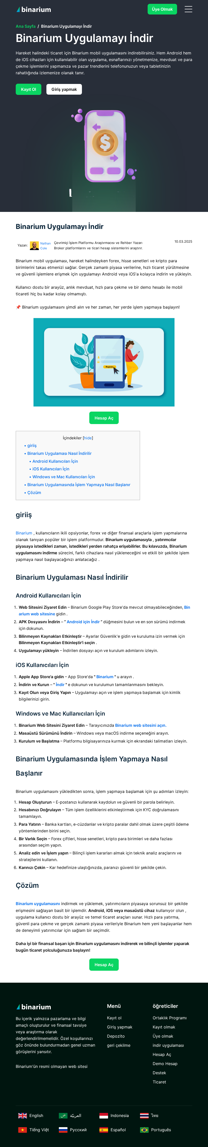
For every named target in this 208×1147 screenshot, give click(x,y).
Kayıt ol (28, 89)
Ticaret (159, 1081)
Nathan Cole (45, 245)
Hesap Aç (104, 417)
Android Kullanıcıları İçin (55, 461)
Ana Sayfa (26, 26)
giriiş (32, 445)
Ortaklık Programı (170, 1017)
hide (88, 437)
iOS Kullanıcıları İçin (50, 469)
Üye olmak (162, 9)
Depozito (116, 1036)
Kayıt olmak (164, 1026)
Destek (159, 1072)
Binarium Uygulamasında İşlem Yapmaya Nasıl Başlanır (78, 484)
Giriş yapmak (64, 89)
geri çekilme (118, 1045)
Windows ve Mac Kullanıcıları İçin (63, 476)
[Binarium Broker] (35, 9)
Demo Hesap (165, 1063)
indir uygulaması (168, 1045)
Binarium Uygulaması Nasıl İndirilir (59, 453)
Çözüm (34, 492)
